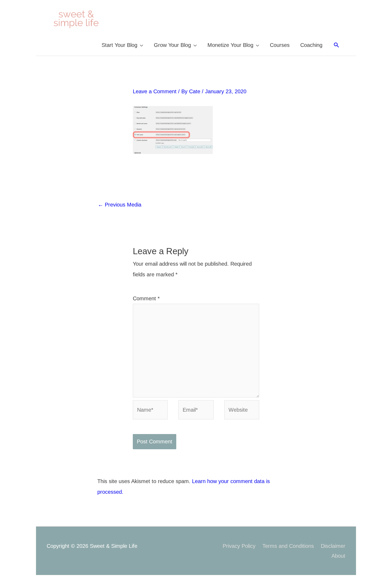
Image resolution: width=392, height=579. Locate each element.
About (338, 556)
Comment (146, 298)
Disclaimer (333, 546)
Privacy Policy (239, 546)
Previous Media (119, 205)
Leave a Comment (155, 91)
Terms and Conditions (288, 546)
